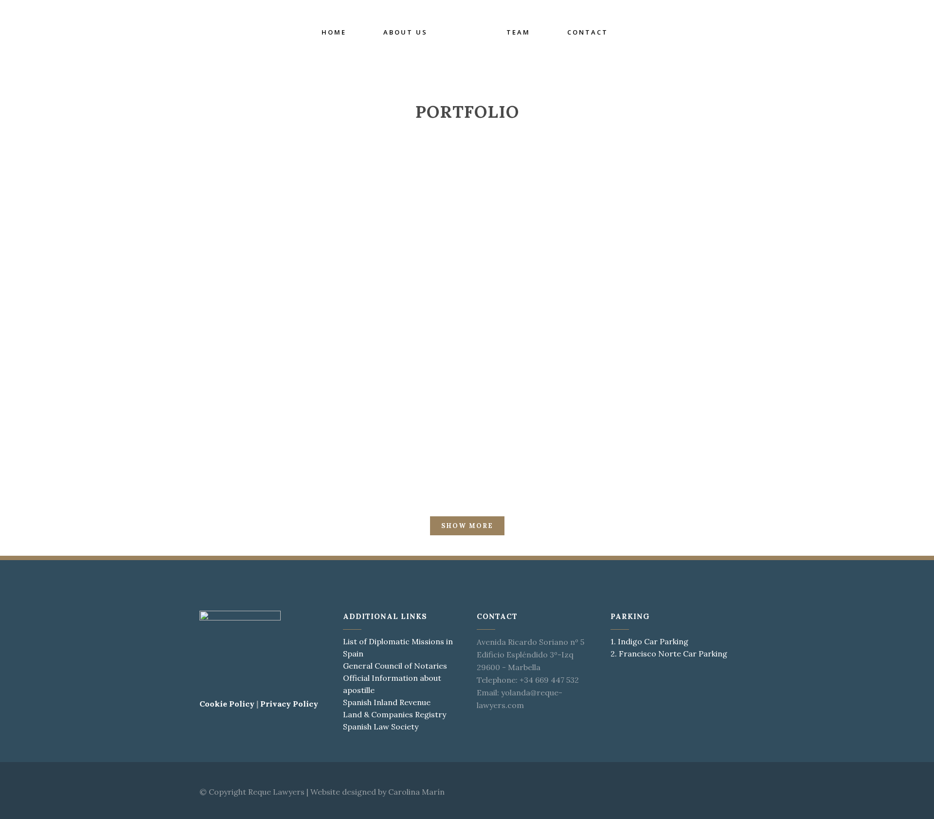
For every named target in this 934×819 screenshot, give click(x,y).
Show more (467, 526)
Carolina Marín (416, 792)
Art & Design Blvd (93, 402)
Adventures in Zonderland (653, 402)
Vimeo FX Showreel (653, 261)
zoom (73, 303)
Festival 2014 (280, 402)
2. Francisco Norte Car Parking (669, 653)
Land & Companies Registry (394, 714)
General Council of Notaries (395, 666)
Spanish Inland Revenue (387, 702)
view (114, 303)
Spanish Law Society (380, 726)
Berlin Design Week (280, 261)
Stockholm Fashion (93, 261)
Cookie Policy (226, 704)
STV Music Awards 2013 (840, 402)
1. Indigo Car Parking (649, 641)
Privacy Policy (289, 704)
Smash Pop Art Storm (467, 402)
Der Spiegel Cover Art (840, 261)
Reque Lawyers (276, 792)
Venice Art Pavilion (467, 261)
